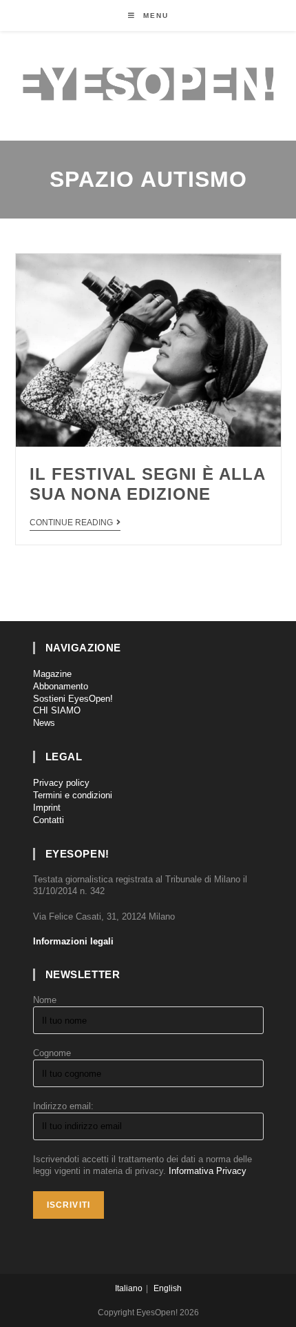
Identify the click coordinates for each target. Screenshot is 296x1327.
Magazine (52, 674)
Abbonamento (60, 686)
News (44, 723)
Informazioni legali (73, 941)
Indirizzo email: (63, 1106)
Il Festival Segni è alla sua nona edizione (147, 484)
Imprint (47, 807)
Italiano (128, 1288)
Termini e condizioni (72, 795)
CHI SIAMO (57, 710)
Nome (44, 1000)
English (168, 1288)
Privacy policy (61, 783)
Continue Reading (71, 522)
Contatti (48, 820)
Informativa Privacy (207, 1171)
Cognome (52, 1053)
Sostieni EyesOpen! (73, 698)
